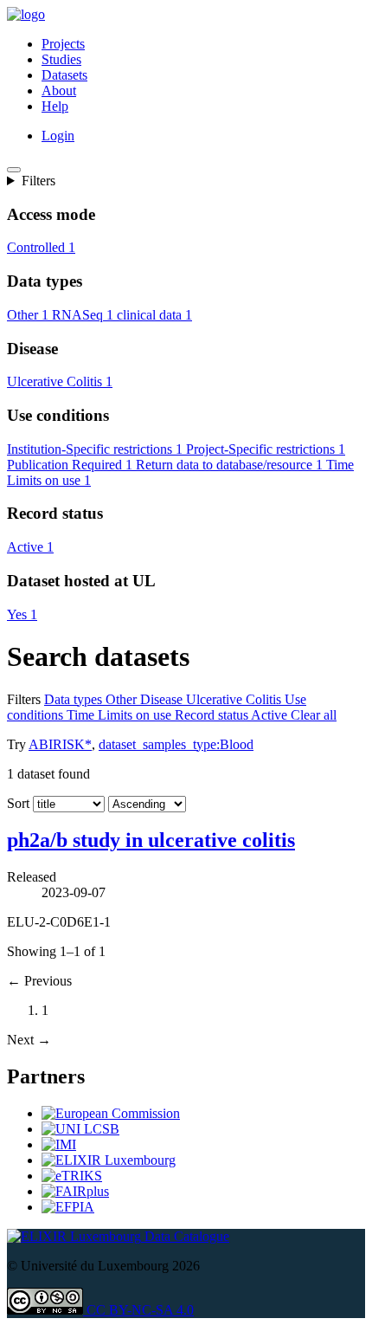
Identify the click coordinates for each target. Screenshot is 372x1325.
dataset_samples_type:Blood (176, 744)
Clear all (314, 715)
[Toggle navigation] (14, 169)
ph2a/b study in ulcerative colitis (151, 840)
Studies (61, 59)
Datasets (64, 75)
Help (55, 106)
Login (58, 135)
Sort (18, 803)
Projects (63, 43)
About (59, 90)
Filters (38, 180)
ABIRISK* (60, 744)
